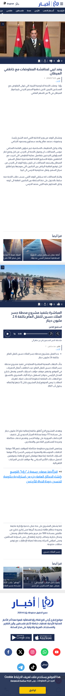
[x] (20, 652)
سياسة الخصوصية (18, 680)
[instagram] (32, 652)
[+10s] (57, 333)
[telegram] (21, 667)
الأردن (36, 10)
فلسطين (20, 10)
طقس (9, 10)
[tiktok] (33, 667)
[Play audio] (7, 334)
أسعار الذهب (48, 10)
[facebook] (8, 652)
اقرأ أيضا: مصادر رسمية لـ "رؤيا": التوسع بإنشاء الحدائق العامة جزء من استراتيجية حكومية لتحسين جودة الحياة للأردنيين (32, 476)
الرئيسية (60, 10)
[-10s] (51, 333)
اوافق (32, 690)
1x (14, 333)
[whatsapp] (44, 652)
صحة (29, 10)
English (10, 4)
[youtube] (56, 652)
